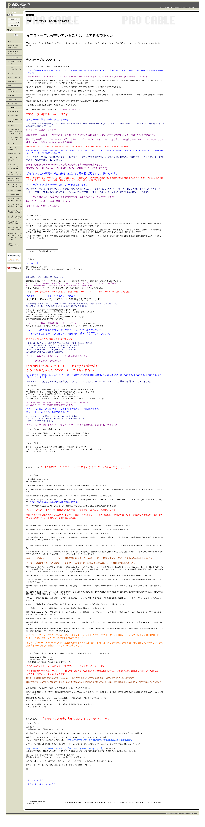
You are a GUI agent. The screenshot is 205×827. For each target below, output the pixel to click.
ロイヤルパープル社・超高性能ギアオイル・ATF (15, 205)
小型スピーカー (12, 99)
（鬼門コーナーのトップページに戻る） (41, 784)
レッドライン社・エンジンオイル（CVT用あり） (15, 217)
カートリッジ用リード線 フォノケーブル (15, 138)
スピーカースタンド (14, 107)
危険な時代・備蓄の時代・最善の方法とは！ (14, 228)
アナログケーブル (13, 57)
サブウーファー (12, 103)
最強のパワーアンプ (14, 85)
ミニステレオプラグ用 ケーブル (14, 62)
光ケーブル (11, 143)
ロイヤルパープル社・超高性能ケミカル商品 (15, 211)
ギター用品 (11, 125)
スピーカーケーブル (14, 73)
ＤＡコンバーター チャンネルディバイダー (15, 185)
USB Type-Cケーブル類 (14, 153)
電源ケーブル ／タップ (14, 77)
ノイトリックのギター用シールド (15, 120)
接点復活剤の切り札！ (14, 194)
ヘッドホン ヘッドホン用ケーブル (15, 68)
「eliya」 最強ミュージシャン (15, 244)
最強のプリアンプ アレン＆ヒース (15, 90)
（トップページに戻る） (35, 780)
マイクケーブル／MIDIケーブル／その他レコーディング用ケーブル (15, 131)
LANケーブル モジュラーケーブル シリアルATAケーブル (15, 166)
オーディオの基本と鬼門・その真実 (169, 7)
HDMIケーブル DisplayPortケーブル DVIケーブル (15, 159)
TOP (9, 41)
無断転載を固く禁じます (172, 813)
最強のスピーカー (13, 95)
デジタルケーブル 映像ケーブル (15, 52)
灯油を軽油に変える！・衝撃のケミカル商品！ (15, 222)
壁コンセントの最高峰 (14, 190)
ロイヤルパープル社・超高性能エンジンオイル (15, 199)
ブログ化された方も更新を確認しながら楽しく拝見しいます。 (54, 502)
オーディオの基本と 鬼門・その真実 (15, 46)
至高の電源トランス (14, 81)
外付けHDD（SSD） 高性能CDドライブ (15, 179)
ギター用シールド (13, 115)
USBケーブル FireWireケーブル (14, 148)
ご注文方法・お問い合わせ (188, 7)
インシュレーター (13, 111)
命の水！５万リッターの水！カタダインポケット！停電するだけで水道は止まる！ (15, 236)
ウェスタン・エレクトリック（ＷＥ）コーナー (15, 173)
